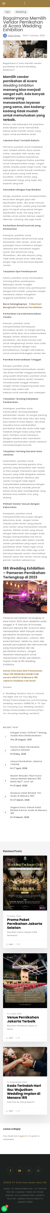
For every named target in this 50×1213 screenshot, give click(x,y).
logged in (23, 1136)
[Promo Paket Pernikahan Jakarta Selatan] (25, 902)
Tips (7, 12)
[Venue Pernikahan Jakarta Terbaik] (25, 997)
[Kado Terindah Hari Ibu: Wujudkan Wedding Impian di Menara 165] (25, 1081)
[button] (3, 3)
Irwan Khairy (14, 35)
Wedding (21, 12)
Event (10, 860)
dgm (10, 944)
